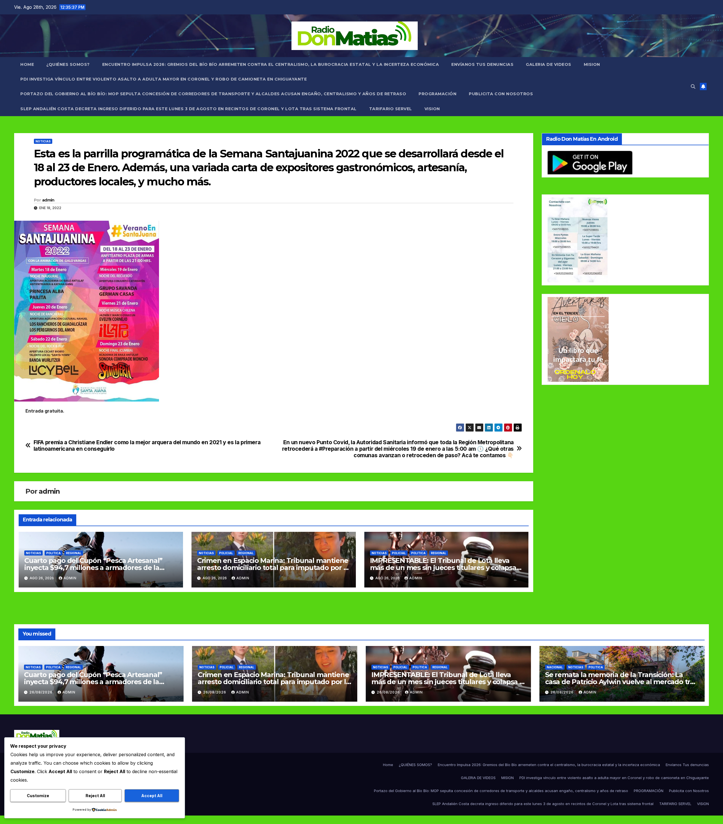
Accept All (151, 795)
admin (48, 200)
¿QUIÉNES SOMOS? (68, 64)
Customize (38, 795)
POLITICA (53, 553)
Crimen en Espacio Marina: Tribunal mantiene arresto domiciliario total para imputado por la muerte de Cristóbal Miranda (273, 567)
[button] (693, 86)
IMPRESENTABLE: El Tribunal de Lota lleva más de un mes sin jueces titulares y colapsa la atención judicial (443, 567)
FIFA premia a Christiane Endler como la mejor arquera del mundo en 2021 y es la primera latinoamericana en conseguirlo (147, 445)
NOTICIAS (43, 141)
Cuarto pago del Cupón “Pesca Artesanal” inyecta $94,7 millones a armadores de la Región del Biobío (93, 567)
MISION (592, 64)
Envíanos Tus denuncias (482, 64)
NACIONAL (555, 667)
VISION (432, 108)
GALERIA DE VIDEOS (548, 64)
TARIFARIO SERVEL (390, 108)
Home (27, 64)
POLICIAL (226, 553)
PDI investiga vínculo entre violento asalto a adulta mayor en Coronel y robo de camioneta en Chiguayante (163, 79)
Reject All (95, 795)
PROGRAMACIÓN (437, 93)
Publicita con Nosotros (501, 93)
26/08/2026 (41, 692)
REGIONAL (73, 553)
